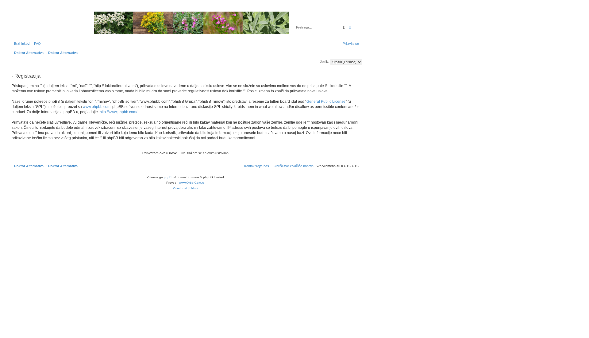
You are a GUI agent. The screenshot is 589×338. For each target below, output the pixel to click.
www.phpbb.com (96, 107)
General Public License (325, 101)
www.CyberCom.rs (191, 182)
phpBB (169, 177)
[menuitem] (36, 43)
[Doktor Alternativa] (49, 22)
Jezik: (324, 61)
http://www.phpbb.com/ (118, 112)
